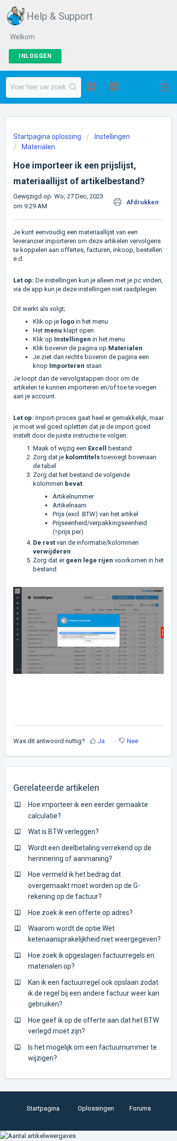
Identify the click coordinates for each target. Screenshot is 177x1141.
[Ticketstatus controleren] (114, 86)
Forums (140, 1108)
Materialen (38, 147)
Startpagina (43, 1108)
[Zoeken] (73, 87)
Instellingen (112, 136)
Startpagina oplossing (48, 136)
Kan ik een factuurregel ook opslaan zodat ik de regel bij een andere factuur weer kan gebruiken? (93, 993)
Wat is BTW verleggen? (63, 831)
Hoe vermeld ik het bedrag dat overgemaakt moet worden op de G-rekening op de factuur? (84, 885)
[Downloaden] (70, 576)
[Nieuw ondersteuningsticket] (91, 86)
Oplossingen (96, 1108)
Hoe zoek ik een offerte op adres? (80, 913)
